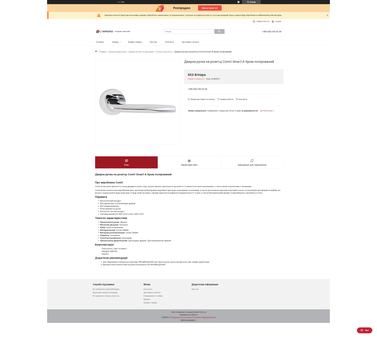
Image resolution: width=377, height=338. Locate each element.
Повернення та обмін (153, 296)
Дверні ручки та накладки (141, 52)
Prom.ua (202, 312)
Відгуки (147, 299)
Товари (115, 42)
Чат (367, 330)
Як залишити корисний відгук (106, 289)
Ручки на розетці (164, 52)
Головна (100, 42)
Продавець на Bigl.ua (188, 315)
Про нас (153, 42)
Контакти (169, 42)
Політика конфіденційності (204, 317)
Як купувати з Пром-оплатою (106, 296)
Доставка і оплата (190, 42)
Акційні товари (135, 42)
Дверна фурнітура (117, 52)
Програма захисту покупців (105, 292)
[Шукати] (219, 31)
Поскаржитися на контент (181, 317)
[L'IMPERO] (104, 31)
